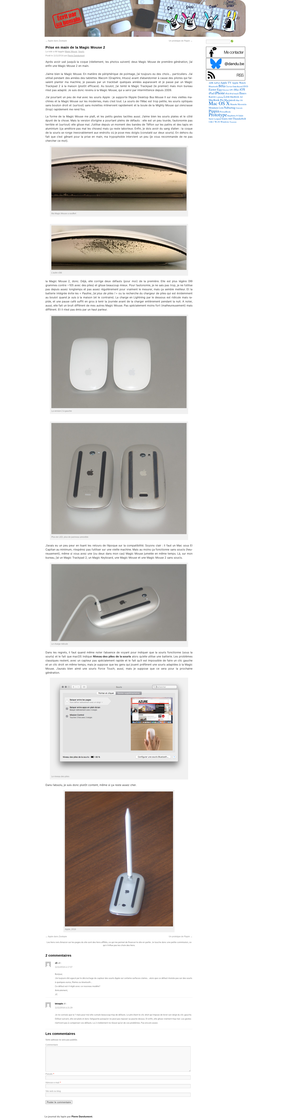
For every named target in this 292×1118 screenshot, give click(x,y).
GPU (231, 90)
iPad (211, 93)
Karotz (212, 96)
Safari (240, 115)
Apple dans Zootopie (56, 41)
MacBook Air (236, 96)
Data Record (238, 86)
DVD (245, 86)
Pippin (214, 111)
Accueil (229, 3)
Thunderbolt (239, 118)
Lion (226, 96)
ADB (211, 82)
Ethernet (225, 90)
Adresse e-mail (52, 1082)
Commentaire (51, 1045)
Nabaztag (229, 107)
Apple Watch (239, 82)
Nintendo (239, 108)
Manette (233, 104)
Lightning (219, 97)
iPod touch (234, 93)
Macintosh (229, 100)
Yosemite (233, 122)
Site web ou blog (53, 1091)
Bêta (221, 85)
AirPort (217, 82)
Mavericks (242, 104)
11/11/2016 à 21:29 (63, 1008)
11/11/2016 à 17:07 (63, 967)
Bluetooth (213, 86)
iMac (236, 89)
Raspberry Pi (232, 115)
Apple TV (226, 82)
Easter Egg (215, 89)
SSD (230, 118)
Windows (225, 121)
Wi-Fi (217, 121)
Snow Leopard (215, 118)
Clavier (228, 86)
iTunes (242, 93)
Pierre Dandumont (76, 55)
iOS (242, 89)
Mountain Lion (216, 107)
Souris (81, 51)
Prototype (218, 114)
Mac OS (239, 100)
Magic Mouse (71, 51)
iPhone (220, 92)
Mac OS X (219, 103)
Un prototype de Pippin (180, 41)
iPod (227, 93)
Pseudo (49, 1074)
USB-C (211, 122)
